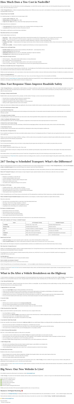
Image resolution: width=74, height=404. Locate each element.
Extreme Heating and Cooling (14, 78)
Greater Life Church (15, 267)
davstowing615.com (10, 398)
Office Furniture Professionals (18, 363)
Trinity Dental (13, 155)
